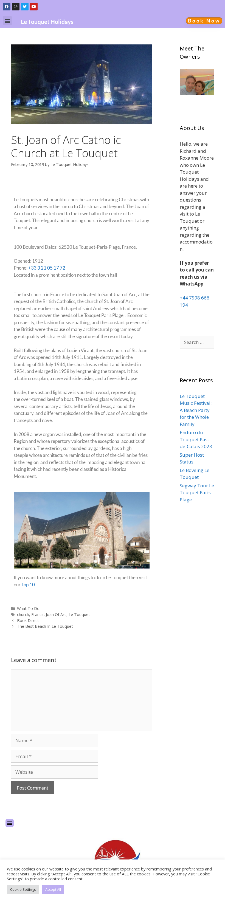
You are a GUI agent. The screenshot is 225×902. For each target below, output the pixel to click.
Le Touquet (79, 614)
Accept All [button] (53, 889)
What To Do (28, 608)
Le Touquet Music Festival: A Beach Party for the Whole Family (196, 410)
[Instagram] (15, 6)
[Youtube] (34, 6)
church (23, 614)
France (37, 614)
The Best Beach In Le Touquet (45, 626)
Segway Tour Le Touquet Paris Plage (197, 492)
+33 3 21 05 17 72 (46, 268)
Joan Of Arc (56, 614)
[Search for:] (197, 342)
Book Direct (28, 620)
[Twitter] (25, 6)
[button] (7, 20)
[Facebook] (6, 6)
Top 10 (28, 584)
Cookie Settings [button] (23, 889)
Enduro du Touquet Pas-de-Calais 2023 (196, 439)
